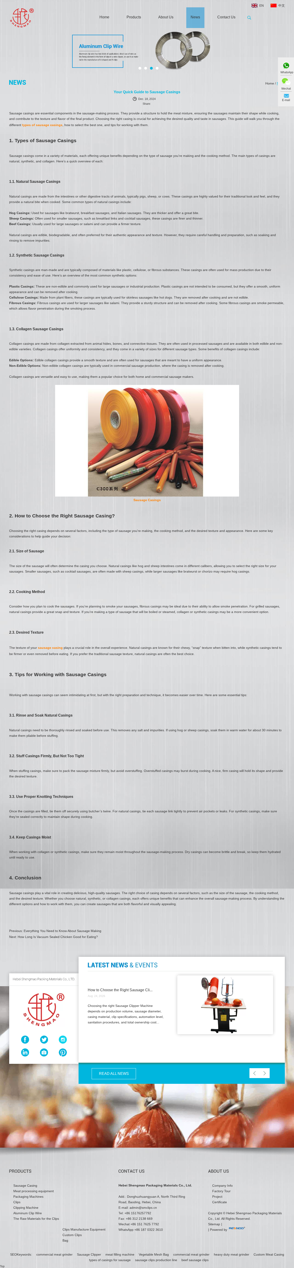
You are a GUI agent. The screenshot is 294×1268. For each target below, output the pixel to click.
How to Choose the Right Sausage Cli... (120, 990)
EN (261, 5)
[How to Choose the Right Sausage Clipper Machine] (225, 1033)
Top (2, 1266)
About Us (165, 17)
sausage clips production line (156, 1260)
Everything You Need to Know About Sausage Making (62, 931)
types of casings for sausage (110, 1260)
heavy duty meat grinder (232, 1254)
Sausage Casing (25, 1185)
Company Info (222, 1185)
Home (104, 17)
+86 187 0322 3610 (148, 1229)
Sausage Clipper (89, 1254)
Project (217, 1196)
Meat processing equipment (33, 1191)
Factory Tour (221, 1191)
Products (134, 17)
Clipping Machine (25, 1207)
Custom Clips (72, 1235)
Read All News (114, 1074)
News (195, 17)
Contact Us (226, 17)
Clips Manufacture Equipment (83, 1229)
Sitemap (214, 1224)
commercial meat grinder (55, 1254)
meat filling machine (120, 1254)
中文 (281, 5)
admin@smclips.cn (143, 1207)
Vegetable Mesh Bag (154, 1254)
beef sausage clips (195, 1260)
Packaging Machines (28, 1196)
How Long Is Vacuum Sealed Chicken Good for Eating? (58, 937)
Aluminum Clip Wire (27, 1213)
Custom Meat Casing (269, 1254)
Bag (65, 1240)
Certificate (219, 1202)
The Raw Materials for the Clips (36, 1218)
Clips (16, 1202)
